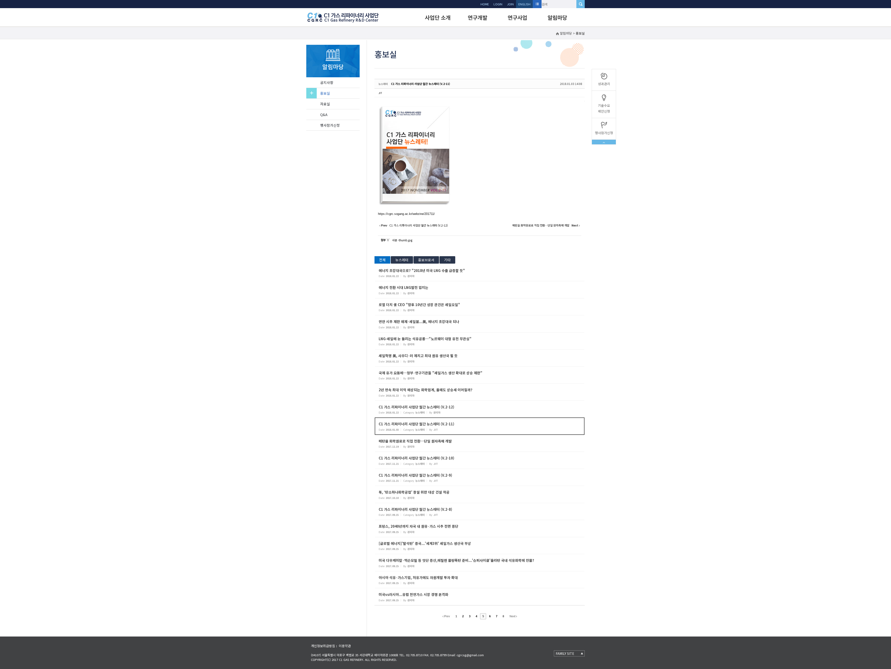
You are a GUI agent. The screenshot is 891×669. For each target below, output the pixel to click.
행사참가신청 (330, 125)
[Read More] (479, 272)
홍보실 (325, 93)
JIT (380, 93)
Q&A (323, 114)
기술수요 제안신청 (604, 108)
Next (513, 616)
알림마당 (557, 17)
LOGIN (498, 4)
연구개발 (477, 17)
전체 (382, 259)
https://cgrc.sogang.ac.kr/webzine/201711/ (406, 214)
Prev (446, 616)
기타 (447, 259)
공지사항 (326, 82)
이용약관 (345, 645)
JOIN (510, 4)
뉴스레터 (401, 259)
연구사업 (517, 17)
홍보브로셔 (426, 259)
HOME (485, 4)
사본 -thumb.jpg (402, 240)
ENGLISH (524, 4)
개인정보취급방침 (323, 645)
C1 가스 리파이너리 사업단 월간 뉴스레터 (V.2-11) (420, 84)
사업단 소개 (438, 17)
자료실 (325, 103)
